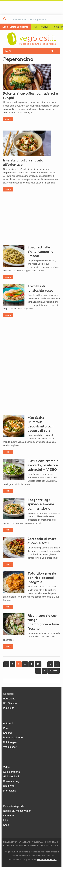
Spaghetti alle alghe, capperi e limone (40, 251)
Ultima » (53, 671)
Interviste (8, 815)
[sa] (5, 19)
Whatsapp (25, 842)
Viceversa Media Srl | (47, 859)
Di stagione (9, 790)
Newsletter (10, 842)
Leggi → (8, 119)
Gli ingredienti (11, 776)
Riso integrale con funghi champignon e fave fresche (43, 622)
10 (38, 664)
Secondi (7, 732)
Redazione (9, 698)
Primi (6, 728)
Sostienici (33, 845)
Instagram (51, 842)
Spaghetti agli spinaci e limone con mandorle (41, 504)
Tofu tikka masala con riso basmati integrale (42, 577)
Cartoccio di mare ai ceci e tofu (42, 541)
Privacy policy (49, 845)
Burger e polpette (13, 737)
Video (6, 767)
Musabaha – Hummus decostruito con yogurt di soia (41, 424)
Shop (6, 825)
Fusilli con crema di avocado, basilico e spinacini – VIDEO (43, 465)
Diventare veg (11, 781)
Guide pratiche (11, 771)
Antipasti (8, 723)
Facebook (9, 845)
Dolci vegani (10, 742)
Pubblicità (8, 708)
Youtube (21, 845)
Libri (5, 820)
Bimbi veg (8, 785)
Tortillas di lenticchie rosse (40, 288)
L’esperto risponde (13, 806)
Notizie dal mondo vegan (17, 810)
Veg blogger (10, 746)
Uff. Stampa (10, 703)
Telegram (38, 842)
